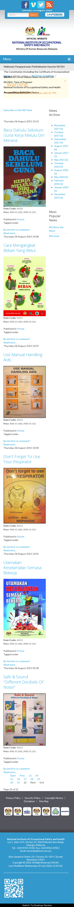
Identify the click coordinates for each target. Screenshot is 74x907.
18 (31, 779)
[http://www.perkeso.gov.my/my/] (55, 811)
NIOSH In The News (43, 75)
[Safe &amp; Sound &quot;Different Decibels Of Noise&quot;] (24, 719)
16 (18, 779)
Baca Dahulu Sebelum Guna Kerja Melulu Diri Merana (23, 135)
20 (11, 782)
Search (33, 14)
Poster (20, 219)
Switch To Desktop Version (37, 905)
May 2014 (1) (61, 176)
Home (6, 75)
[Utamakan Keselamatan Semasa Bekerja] (24, 608)
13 (30, 775)
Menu (7, 59)
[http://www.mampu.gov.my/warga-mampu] (65, 811)
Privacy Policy (13, 798)
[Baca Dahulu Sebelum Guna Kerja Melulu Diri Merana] (24, 176)
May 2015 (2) (61, 159)
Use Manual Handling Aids (22, 357)
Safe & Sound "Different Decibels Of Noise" (23, 682)
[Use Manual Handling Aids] (24, 391)
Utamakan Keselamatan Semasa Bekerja (22, 567)
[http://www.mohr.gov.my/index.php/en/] (37, 811)
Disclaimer (29, 801)
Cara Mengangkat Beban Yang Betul (19, 247)
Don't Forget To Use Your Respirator (21, 459)
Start (13, 775)
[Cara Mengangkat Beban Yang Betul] (24, 285)
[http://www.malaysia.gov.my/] (8, 811)
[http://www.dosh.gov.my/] (46, 811)
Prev (22, 775)
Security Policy (32, 798)
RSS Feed (54, 236)
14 (36, 775)
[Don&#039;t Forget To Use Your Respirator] (24, 495)
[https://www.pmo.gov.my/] (18, 811)
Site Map (44, 801)
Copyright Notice (54, 798)
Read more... (10, 233)
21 (18, 782)
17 (25, 779)
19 (38, 779)
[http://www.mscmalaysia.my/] (27, 811)
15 (11, 779)
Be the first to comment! (16, 229)
